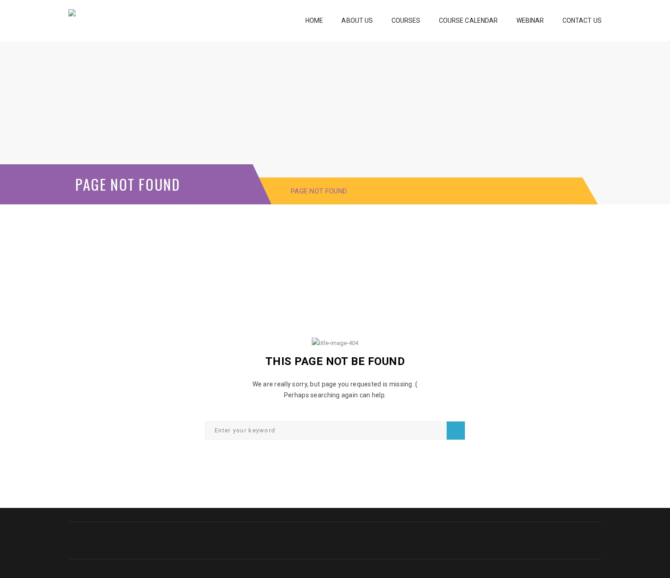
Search (456, 430)
